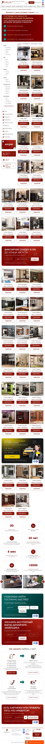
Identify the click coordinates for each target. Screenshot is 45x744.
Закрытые (7, 89)
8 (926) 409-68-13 (38, 3)
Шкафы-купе (7, 117)
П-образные (7, 81)
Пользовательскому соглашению (21, 263)
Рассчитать (23, 66)
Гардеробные (7, 119)
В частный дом (8, 101)
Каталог (13, 6)
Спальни (6, 131)
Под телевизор (8, 103)
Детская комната (8, 128)
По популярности (26, 43)
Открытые (7, 91)
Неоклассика (7, 54)
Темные (6, 64)
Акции (35, 6)
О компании (8, 6)
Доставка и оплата (19, 6)
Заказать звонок (31, 2)
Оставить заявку (12, 672)
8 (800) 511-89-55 (38, 2)
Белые (6, 59)
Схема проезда (27, 734)
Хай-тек (6, 52)
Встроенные (7, 86)
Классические (8, 47)
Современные (8, 49)
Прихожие (6, 125)
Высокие (7, 93)
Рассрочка (30, 6)
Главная (3, 6)
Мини (6, 74)
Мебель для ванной (8, 134)
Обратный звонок (37, 735)
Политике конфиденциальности (11, 263)
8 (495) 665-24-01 (38, 1)
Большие (7, 71)
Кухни (5, 111)
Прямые (7, 79)
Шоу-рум (25, 6)
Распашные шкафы (8, 114)
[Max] (43, 3)
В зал (6, 98)
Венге (6, 61)
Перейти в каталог (33, 697)
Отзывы (38, 6)
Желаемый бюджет (23, 259)
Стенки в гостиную (11, 9)
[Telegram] (43, 1)
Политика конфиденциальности (16, 742)
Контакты (42, 6)
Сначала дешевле (34, 43)
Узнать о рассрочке (11, 697)
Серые (6, 66)
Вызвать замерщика (33, 672)
